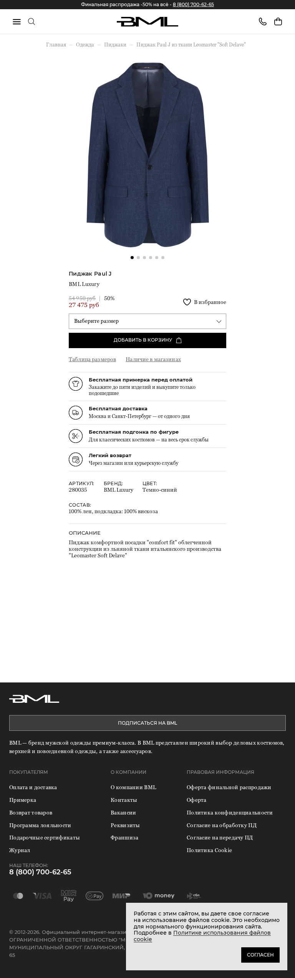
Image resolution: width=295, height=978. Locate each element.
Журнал (19, 850)
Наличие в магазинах (153, 359)
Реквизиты (125, 825)
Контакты (124, 799)
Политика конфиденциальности (230, 812)
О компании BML (133, 787)
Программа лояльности (40, 825)
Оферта (197, 799)
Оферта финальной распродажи (229, 787)
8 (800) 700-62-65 (193, 4)
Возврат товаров (30, 812)
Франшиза (124, 837)
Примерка (22, 799)
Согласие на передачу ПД (220, 837)
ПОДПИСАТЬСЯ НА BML (147, 723)
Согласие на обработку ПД (222, 825)
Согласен (260, 955)
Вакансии (123, 812)
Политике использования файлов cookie (202, 936)
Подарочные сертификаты (44, 837)
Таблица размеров (92, 359)
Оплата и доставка (33, 787)
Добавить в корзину (143, 340)
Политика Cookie (209, 850)
